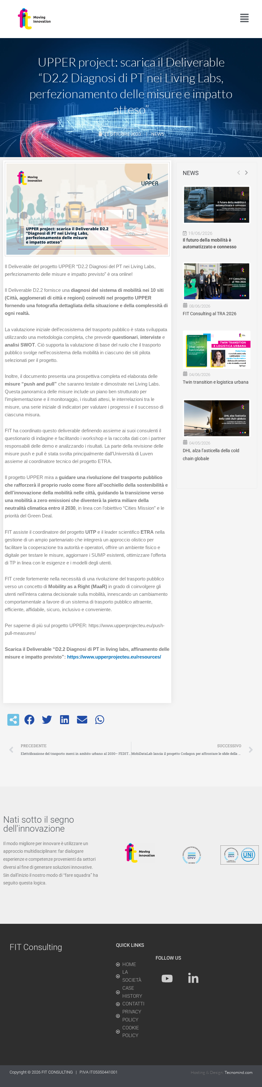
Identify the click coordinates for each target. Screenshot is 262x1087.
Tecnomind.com (238, 1072)
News (157, 134)
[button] (29, 720)
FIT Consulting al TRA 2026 (209, 313)
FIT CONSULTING (58, 1072)
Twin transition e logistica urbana (216, 382)
